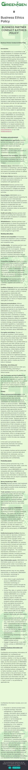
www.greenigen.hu (6, 129)
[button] (14, 11)
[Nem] (25, 765)
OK (10, 767)
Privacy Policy (16, 767)
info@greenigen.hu (6, 131)
